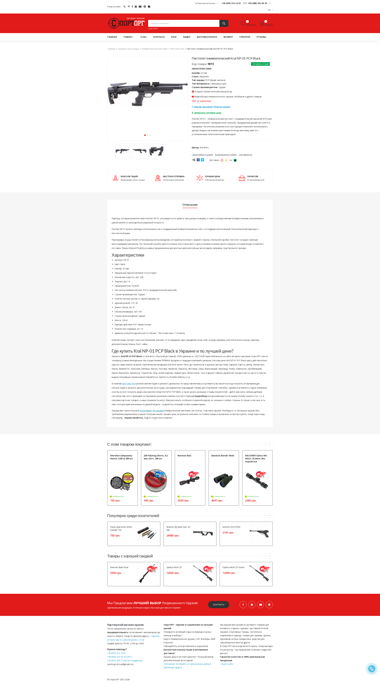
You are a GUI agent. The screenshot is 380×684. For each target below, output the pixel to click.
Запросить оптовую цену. (208, 112)
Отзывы (261, 37)
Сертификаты (245, 154)
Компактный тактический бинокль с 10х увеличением (223, 460)
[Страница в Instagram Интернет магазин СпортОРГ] (136, 6)
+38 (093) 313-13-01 (231, 3)
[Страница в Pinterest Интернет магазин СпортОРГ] (269, 604)
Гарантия (244, 37)
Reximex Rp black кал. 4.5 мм (178, 528)
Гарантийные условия (202, 154)
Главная (112, 37)
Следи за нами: (114, 6)
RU (269, 10)
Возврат (228, 37)
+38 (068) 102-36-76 (257, 3)
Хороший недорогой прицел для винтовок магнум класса (190, 460)
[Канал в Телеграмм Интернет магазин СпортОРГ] (128, 6)
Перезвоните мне (206, 3)
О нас (143, 37)
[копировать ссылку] (193, 159)
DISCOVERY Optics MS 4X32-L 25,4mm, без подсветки (256, 458)
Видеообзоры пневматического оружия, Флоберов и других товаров (228, 96)
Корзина (269, 24)
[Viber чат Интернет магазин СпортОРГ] (124, 6)
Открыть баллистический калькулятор (213, 91)
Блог (174, 37)
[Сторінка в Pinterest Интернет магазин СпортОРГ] (145, 6)
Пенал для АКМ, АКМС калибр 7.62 (121, 528)
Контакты (159, 37)
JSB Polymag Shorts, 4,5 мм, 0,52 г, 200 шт (156, 457)
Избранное (251, 24)
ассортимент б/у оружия (152, 410)
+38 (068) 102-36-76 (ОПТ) (119, 656)
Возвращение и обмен (226, 154)
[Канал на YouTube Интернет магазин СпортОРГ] (140, 6)
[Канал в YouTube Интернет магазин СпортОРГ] (260, 604)
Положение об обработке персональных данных (187, 663)
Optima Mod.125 (174, 567)
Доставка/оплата (207, 37)
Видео (186, 37)
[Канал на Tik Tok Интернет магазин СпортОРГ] (149, 6)
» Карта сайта (226, 663)
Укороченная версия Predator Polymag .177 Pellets (156, 463)
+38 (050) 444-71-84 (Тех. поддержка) (124, 660)
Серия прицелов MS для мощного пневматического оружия (256, 468)
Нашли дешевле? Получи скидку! (212, 106)
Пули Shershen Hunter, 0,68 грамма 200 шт (121, 463)
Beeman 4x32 (184, 455)
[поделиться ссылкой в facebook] (198, 159)
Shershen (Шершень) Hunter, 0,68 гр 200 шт (121, 457)
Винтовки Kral (129, 383)
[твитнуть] (202, 159)
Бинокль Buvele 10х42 (222, 455)
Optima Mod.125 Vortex (233, 567)
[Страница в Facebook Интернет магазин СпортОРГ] (132, 6)
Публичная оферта (173, 667)
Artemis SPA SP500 (231, 527)
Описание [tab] (189, 205)
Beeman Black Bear (119, 567)
